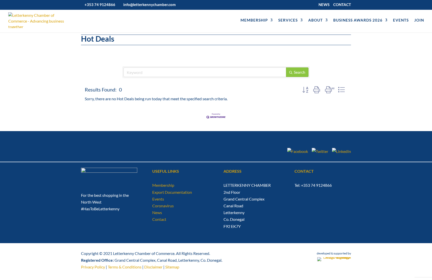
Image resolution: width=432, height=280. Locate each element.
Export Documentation (172, 192)
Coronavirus (163, 205)
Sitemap (172, 266)
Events (158, 199)
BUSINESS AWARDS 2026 (357, 20)
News (157, 212)
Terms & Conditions (125, 266)
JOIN (419, 20)
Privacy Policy (93, 266)
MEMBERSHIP (254, 20)
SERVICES (288, 20)
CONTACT (342, 5)
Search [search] (299, 72)
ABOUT (315, 20)
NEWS (324, 5)
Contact (159, 219)
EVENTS (401, 20)
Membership (163, 185)
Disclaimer (153, 266)
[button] (305, 89)
